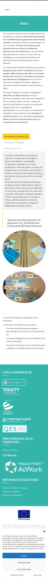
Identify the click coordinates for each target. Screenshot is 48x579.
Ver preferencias (24, 569)
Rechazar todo (24, 562)
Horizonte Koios (12, 148)
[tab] (16, 136)
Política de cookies (17, 575)
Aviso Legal (37, 575)
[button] (44, 531)
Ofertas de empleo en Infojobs (14, 488)
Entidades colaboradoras (12, 495)
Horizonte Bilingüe (14, 142)
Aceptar (24, 555)
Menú (7, 9)
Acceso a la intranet (10, 450)
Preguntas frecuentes (11, 491)
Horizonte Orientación (16, 136)
